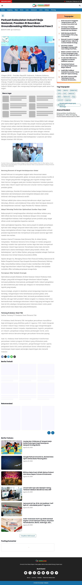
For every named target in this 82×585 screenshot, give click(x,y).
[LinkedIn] (52, 572)
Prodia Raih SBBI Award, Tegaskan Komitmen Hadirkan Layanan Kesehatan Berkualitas (69, 59)
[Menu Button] (2, 5)
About (28, 577)
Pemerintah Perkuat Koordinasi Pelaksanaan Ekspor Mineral (69, 65)
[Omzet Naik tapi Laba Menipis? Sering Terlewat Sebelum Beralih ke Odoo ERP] (11, 494)
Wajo (16, 10)
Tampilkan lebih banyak (28, 536)
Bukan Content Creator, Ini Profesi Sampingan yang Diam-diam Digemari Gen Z (70, 53)
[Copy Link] (14, 357)
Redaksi (39, 577)
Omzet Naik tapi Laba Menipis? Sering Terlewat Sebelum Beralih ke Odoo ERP (37, 489)
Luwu (27, 10)
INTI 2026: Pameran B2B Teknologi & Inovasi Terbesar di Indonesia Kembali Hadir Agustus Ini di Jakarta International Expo (70, 78)
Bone (21, 10)
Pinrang (53, 10)
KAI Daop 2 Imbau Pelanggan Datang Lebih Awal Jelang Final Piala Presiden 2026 (69, 47)
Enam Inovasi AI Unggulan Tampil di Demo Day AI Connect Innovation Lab (69, 22)
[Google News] (43, 572)
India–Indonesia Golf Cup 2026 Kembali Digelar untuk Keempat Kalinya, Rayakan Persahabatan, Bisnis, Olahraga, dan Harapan (38, 520)
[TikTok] (47, 572)
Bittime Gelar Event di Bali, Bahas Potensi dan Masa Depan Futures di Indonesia (38, 473)
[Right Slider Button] (52, 432)
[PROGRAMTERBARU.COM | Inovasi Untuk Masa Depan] (41, 6)
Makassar (34, 10)
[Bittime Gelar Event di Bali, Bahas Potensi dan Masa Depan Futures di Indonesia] (11, 478)
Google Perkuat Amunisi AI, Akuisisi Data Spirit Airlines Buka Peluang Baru (38, 458)
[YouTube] (38, 572)
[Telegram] (8, 357)
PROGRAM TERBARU (43, 583)
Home (3, 10)
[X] (5, 357)
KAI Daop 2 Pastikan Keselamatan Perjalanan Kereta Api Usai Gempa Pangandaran (69, 28)
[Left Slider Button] (49, 432)
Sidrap (47, 10)
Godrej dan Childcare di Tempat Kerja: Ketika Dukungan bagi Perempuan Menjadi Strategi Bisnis (37, 443)
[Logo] (41, 561)
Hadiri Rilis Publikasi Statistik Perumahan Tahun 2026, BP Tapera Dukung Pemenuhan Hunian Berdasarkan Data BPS (70, 72)
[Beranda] (2, 15)
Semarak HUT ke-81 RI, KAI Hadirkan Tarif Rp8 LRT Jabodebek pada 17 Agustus (38, 504)
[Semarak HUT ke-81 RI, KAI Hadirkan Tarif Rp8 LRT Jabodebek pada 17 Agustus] (11, 509)
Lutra (40, 10)
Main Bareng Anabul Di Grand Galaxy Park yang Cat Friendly (69, 34)
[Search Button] (79, 5)
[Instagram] (34, 572)
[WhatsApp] (11, 357)
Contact (34, 577)
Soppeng (9, 10)
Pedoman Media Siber (49, 577)
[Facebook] (2, 357)
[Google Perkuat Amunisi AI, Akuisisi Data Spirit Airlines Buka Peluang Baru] (11, 463)
